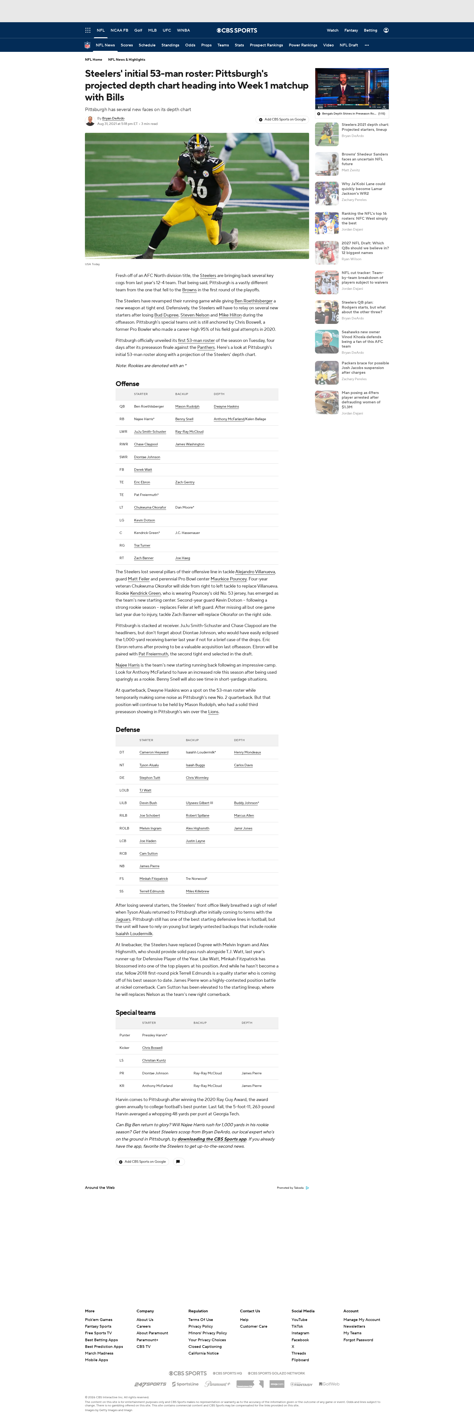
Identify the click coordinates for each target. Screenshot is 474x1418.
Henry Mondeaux (247, 752)
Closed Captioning (205, 1341)
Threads (299, 1353)
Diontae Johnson (147, 457)
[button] (367, 45)
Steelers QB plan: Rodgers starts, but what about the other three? (364, 307)
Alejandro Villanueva (255, 572)
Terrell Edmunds (151, 891)
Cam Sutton (148, 853)
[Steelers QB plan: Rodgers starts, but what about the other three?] (327, 312)
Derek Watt (143, 470)
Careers (144, 1326)
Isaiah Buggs (195, 765)
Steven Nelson (194, 315)
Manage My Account (361, 1319)
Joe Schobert (149, 815)
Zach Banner (144, 558)
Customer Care (253, 1326)
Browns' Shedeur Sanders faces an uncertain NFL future (365, 159)
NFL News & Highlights (126, 60)
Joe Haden (147, 841)
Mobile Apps (96, 1360)
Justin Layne (195, 841)
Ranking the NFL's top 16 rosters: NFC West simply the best (365, 218)
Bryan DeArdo (113, 118)
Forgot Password (358, 1340)
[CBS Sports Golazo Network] (276, 1372)
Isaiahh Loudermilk (134, 934)
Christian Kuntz (154, 1060)
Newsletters (354, 1326)
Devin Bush (148, 803)
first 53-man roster (196, 340)
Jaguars (123, 919)
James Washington (189, 444)
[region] (352, 89)
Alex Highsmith (197, 828)
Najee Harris (128, 665)
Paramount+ (147, 1340)
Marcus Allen (244, 815)
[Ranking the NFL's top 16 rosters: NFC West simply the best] (327, 223)
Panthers (206, 347)
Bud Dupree (166, 315)
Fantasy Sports (98, 1326)
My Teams (352, 1333)
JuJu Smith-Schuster (150, 432)
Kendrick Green (145, 593)
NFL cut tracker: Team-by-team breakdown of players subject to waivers (365, 277)
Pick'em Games (98, 1319)
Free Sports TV (98, 1333)
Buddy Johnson (246, 803)
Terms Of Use (200, 1319)
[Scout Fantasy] (301, 1383)
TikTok (297, 1326)
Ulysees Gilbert (197, 803)
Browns (189, 290)
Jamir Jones (243, 828)
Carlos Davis (243, 765)
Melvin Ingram (150, 828)
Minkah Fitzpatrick (153, 879)
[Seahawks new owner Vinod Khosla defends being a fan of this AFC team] (327, 342)
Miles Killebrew (197, 891)
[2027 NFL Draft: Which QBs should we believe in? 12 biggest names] (327, 253)
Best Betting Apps (101, 1340)
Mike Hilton (230, 315)
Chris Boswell (152, 1048)
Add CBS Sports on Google (285, 119)
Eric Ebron (142, 482)
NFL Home (93, 60)
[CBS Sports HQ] (227, 1372)
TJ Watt (145, 790)
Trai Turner (142, 545)
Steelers (208, 275)
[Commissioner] (250, 1382)
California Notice (203, 1348)
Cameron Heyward (153, 752)
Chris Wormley (197, 778)
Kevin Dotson (144, 520)
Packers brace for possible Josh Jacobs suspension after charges (365, 368)
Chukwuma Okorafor (150, 507)
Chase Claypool (146, 444)
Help (244, 1319)
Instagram (300, 1333)
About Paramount (152, 1333)
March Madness (99, 1353)
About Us (145, 1319)
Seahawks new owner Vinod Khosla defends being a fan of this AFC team (362, 339)
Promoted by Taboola (290, 1188)
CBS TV (144, 1346)
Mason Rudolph (187, 406)
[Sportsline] (185, 1383)
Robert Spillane (197, 815)
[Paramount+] (218, 1382)
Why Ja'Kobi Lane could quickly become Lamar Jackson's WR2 (363, 188)
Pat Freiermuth (153, 654)
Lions (213, 712)
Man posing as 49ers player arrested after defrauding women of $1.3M (361, 400)
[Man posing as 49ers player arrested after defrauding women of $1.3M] (327, 402)
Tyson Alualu (149, 765)
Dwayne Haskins (226, 406)
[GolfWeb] (329, 1384)
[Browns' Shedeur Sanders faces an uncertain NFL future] (327, 164)
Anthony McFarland (229, 419)
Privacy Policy (200, 1326)
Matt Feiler (139, 579)
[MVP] (277, 1382)
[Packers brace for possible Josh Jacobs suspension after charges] (327, 373)
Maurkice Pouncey (229, 579)
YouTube (299, 1319)
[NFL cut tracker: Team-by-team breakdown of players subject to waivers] (327, 282)
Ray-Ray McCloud (189, 432)
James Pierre (149, 866)
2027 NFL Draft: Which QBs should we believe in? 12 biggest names (365, 248)
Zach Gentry (185, 482)
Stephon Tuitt (149, 778)
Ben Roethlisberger (254, 301)
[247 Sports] (150, 1383)
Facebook (300, 1340)
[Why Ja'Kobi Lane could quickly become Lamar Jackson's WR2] (327, 193)
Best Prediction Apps (104, 1346)
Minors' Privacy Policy (207, 1333)
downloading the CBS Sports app (212, 1139)
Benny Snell (184, 419)
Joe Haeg (182, 558)
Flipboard (300, 1360)
